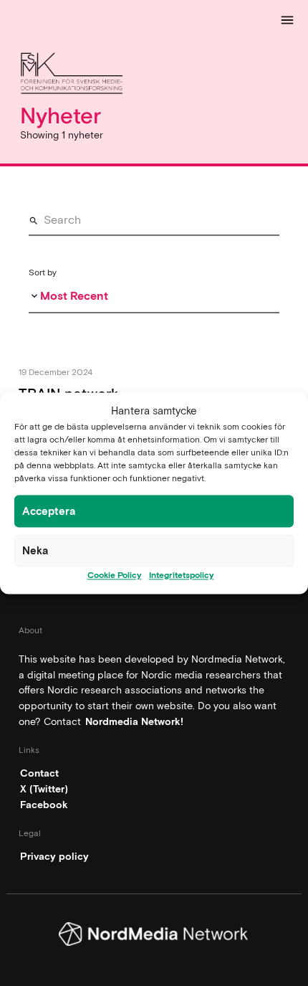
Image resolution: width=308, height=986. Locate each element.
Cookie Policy (114, 575)
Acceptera (49, 511)
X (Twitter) (44, 789)
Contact (39, 773)
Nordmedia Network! (134, 721)
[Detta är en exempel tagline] (154, 76)
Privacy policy (54, 856)
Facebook (44, 804)
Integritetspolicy (181, 575)
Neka (35, 550)
